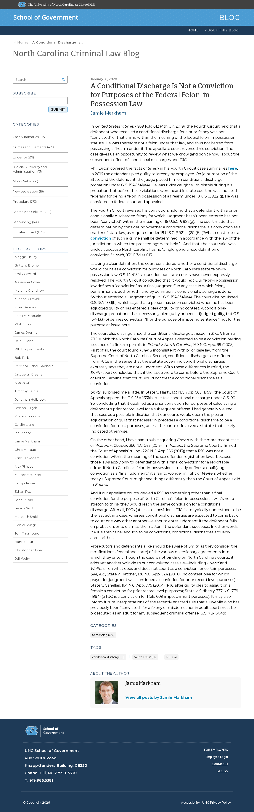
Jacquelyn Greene (29, 374)
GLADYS (222, 771)
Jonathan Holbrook (30, 399)
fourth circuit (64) (145, 657)
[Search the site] (62, 80)
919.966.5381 (41, 780)
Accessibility (190, 802)
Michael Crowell (27, 299)
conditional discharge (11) (108, 657)
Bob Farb (22, 358)
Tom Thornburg (27, 533)
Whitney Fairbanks (29, 349)
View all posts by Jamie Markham (159, 697)
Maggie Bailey (26, 257)
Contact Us (220, 764)
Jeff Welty (22, 558)
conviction (100, 238)
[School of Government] (44, 730)
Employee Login (217, 757)
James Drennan (27, 332)
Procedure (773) (25, 201)
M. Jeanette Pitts (28, 475)
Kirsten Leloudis (27, 416)
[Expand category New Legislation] (65, 192)
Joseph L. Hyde (26, 408)
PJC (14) (171, 657)
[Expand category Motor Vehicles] (65, 181)
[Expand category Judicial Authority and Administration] (65, 169)
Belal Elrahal (24, 341)
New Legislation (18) (28, 191)
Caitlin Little (24, 424)
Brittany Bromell (28, 265)
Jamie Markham (108, 113)
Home (22, 42)
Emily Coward (25, 274)
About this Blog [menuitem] (222, 30)
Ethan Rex (23, 491)
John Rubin (24, 500)
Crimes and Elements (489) (34, 147)
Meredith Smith (27, 517)
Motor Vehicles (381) (28, 181)
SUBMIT (58, 109)
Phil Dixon (23, 324)
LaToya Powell (26, 483)
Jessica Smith (25, 508)
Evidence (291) (23, 157)
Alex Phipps (24, 466)
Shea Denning (26, 307)
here (232, 168)
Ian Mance (23, 433)
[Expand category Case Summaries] (65, 137)
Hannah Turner (27, 542)
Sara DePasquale (28, 316)
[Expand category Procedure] (65, 202)
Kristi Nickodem (27, 458)
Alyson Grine (24, 383)
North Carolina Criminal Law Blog (76, 53)
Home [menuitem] (193, 30)
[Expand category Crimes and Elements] (65, 147)
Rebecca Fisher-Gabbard (34, 366)
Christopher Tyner (29, 550)
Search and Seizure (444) (32, 212)
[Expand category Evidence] (65, 158)
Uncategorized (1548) (29, 232)
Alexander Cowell (28, 282)
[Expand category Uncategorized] (65, 232)
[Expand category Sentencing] (65, 222)
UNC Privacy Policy (216, 802)
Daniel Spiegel (26, 525)
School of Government (45, 17)
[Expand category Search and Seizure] (65, 212)
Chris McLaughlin (29, 450)
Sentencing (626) (103, 635)
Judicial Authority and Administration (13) (30, 169)
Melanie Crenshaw (29, 290)
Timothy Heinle (26, 391)
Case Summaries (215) (29, 137)
